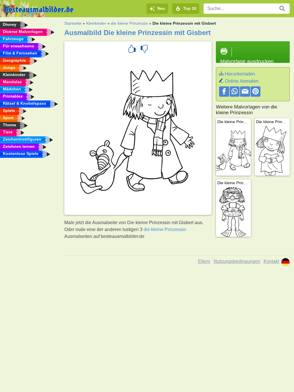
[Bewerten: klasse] (132, 49)
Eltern (204, 261)
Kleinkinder (96, 23)
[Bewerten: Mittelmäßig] (144, 49)
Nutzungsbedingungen (237, 261)
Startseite (73, 23)
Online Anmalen (241, 81)
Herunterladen (240, 74)
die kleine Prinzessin (129, 23)
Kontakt (271, 261)
